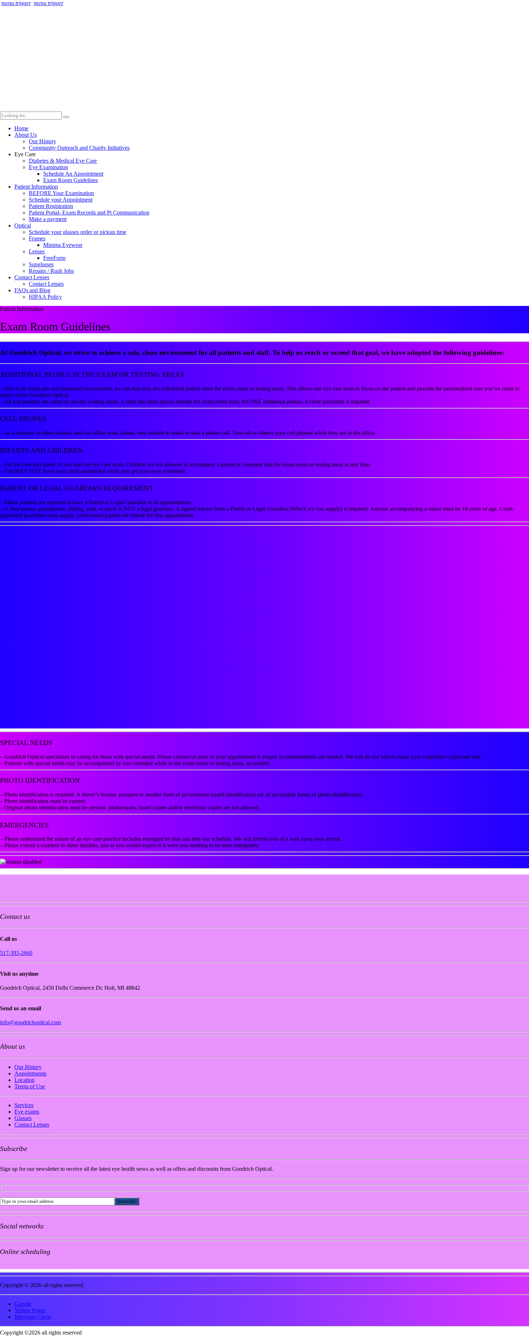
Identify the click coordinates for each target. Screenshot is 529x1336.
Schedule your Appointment (60, 200)
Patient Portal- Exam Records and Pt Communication (89, 212)
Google (22, 1304)
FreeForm (54, 258)
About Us (25, 135)
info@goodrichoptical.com (30, 1022)
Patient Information (36, 187)
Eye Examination (48, 167)
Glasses (23, 1118)
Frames (37, 238)
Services (23, 1105)
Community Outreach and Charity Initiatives (79, 148)
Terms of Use (29, 1086)
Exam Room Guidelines (70, 180)
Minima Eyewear (62, 245)
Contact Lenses (31, 277)
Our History (42, 141)
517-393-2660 (16, 953)
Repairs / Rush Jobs (51, 271)
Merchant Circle (32, 1317)
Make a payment (48, 219)
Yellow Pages (29, 1310)
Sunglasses (41, 264)
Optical (22, 225)
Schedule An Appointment (73, 174)
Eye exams (26, 1112)
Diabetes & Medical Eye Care (63, 161)
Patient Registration (51, 206)
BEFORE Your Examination (61, 193)
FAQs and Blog (32, 290)
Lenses (37, 251)
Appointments (30, 1073)
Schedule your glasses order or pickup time (77, 232)
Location (24, 1080)
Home (21, 128)
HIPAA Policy (45, 297)
